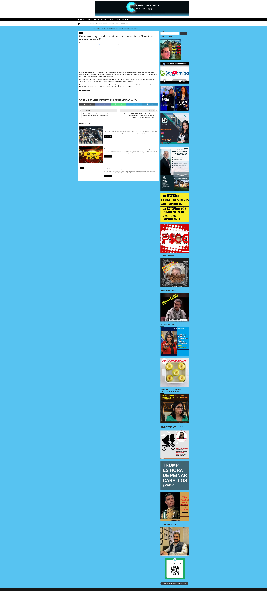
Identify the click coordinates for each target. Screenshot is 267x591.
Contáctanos (125, 19)
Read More (108, 136)
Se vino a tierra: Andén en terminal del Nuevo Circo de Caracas (119, 129)
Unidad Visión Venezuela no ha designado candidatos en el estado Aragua (122, 169)
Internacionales (88, 147)
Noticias (80, 19)
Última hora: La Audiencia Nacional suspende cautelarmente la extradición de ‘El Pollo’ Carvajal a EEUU (129, 149)
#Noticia (81, 32)
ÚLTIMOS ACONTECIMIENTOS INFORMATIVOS (174, 583)
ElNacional (111, 19)
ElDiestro (96, 19)
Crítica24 (103, 19)
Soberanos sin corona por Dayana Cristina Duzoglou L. (102, 23)
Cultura (88, 19)
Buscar (162, 31)
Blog (118, 19)
